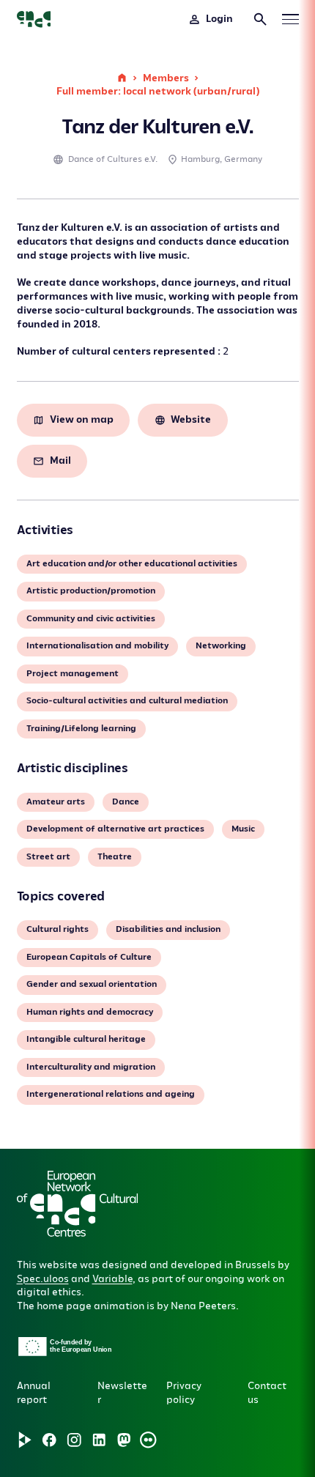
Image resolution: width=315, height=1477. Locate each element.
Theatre (114, 857)
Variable (112, 1278)
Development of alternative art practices (115, 829)
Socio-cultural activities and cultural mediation (127, 701)
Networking (221, 646)
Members (166, 78)
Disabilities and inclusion (168, 929)
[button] (106, 1254)
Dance (125, 802)
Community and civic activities (90, 618)
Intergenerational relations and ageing (110, 1094)
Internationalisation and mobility (97, 646)
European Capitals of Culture (89, 957)
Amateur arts (55, 802)
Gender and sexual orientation (91, 984)
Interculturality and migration (90, 1067)
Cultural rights (57, 929)
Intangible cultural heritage (86, 1039)
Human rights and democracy (89, 1012)
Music (243, 829)
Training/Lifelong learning (81, 728)
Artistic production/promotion (90, 591)
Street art (48, 857)
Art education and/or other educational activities (131, 564)
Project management (72, 673)
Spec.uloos (43, 1278)
